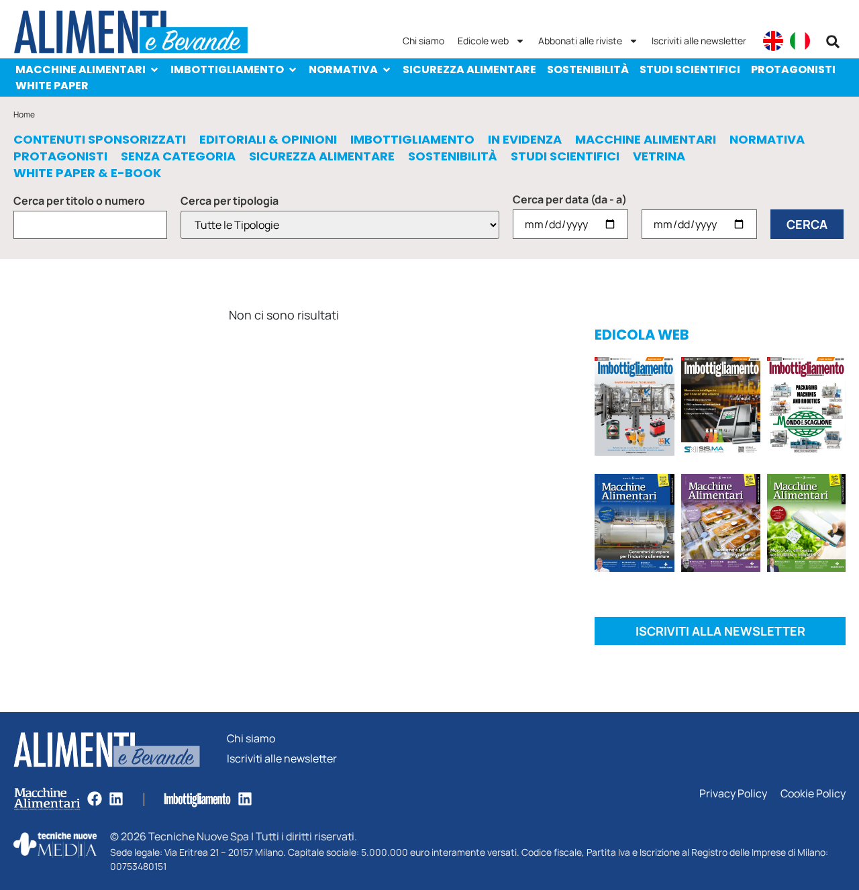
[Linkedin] (116, 798)
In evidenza (525, 139)
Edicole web (483, 40)
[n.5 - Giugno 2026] (634, 525)
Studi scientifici (690, 69)
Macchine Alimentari (80, 69)
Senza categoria (178, 156)
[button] (833, 41)
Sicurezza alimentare (469, 69)
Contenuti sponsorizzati (99, 139)
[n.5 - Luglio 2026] (634, 408)
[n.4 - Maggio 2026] (721, 408)
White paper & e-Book (87, 173)
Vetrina (659, 156)
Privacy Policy (733, 793)
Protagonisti (793, 69)
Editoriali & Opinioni (268, 139)
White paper (52, 85)
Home (24, 114)
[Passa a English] (773, 41)
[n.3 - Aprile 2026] (806, 408)
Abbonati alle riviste (580, 40)
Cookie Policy (813, 793)
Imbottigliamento (227, 69)
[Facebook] (94, 798)
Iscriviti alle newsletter (699, 40)
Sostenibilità (588, 69)
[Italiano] (800, 41)
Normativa (343, 69)
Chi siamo (423, 40)
